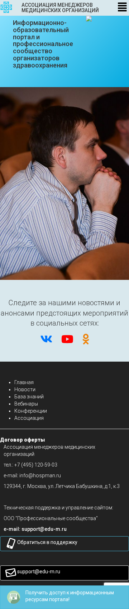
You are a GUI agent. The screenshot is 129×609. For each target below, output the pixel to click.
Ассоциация (29, 418)
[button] (44, 529)
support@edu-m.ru (38, 571)
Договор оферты (22, 440)
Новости (24, 389)
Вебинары (26, 404)
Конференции (30, 411)
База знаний (29, 396)
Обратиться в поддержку (47, 542)
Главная (24, 382)
